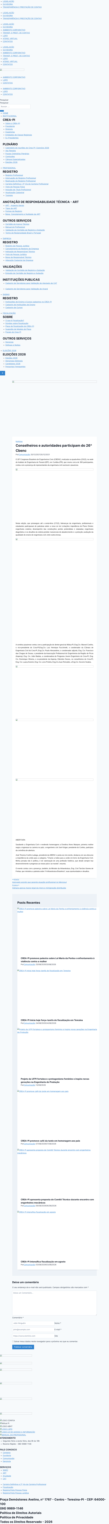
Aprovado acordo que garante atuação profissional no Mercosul (39, 881)
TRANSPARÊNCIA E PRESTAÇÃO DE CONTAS (22, 7)
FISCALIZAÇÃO (9, 313)
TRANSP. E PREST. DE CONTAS (16, 33)
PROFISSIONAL (9, 168)
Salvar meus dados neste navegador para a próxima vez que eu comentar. (46, 1341)
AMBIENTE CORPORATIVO (14, 30)
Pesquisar (4, 100)
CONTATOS (8, 41)
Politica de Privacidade (16, 1517)
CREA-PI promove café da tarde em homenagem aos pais (50, 1141)
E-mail (57, 1329)
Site (56, 1336)
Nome (57, 1323)
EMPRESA (7, 238)
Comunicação (24, 454)
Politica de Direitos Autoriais (21, 1513)
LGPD (5, 36)
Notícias (19, 441)
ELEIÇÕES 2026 (9, 351)
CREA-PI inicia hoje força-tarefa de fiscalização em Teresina (52, 1020)
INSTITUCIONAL (10, 116)
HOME (5, 113)
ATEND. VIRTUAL (10, 38)
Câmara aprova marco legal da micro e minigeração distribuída (39, 886)
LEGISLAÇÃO (8, 1)
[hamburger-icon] (2, 111)
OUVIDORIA (8, 4)
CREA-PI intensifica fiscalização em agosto (43, 1261)
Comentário (18, 1318)
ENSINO (6, 294)
